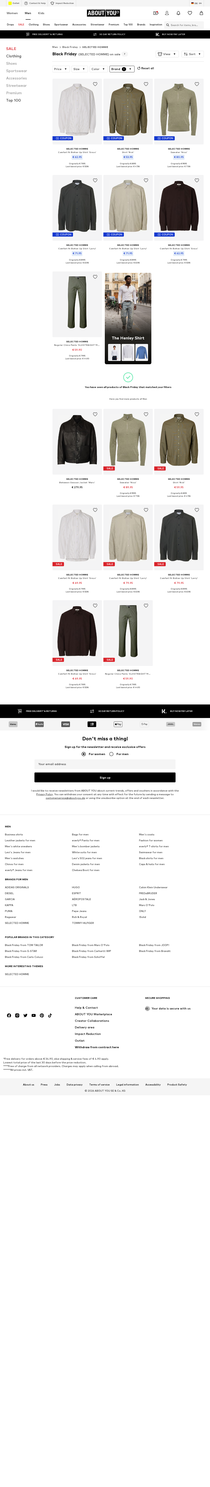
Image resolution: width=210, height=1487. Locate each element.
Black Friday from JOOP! (154, 945)
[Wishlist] (189, 13)
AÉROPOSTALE (81, 899)
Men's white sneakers (18, 846)
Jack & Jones (147, 899)
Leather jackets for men (20, 840)
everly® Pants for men (85, 840)
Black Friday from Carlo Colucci (24, 957)
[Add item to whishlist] (95, 84)
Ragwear (10, 917)
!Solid (142, 917)
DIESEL (9, 893)
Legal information (127, 1084)
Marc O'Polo (146, 905)
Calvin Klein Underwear (153, 887)
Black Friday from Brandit (155, 951)
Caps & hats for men (152, 864)
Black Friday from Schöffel (88, 957)
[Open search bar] (166, 25)
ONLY (142, 911)
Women (12, 13)
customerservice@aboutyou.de (65, 798)
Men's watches (14, 858)
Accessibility (153, 1084)
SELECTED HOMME (95, 47)
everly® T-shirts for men (154, 846)
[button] (167, 54)
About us (28, 1084)
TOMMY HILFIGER (83, 923)
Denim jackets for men (86, 864)
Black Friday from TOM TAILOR (24, 945)
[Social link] (9, 1015)
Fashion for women (151, 840)
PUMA (9, 911)
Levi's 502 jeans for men (87, 858)
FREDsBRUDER (148, 893)
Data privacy (75, 1084)
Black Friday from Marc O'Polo (91, 945)
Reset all (147, 68)
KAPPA (9, 905)
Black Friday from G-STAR (21, 951)
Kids (41, 13)
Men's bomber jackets (86, 846)
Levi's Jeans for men (18, 852)
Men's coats (146, 834)
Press (44, 1084)
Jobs (57, 1084)
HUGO (76, 887)
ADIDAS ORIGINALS (17, 887)
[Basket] (201, 13)
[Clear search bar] (201, 25)
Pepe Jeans (79, 911)
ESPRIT (76, 893)
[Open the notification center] (178, 13)
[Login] (166, 13)
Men (28, 13)
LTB (74, 905)
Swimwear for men (150, 852)
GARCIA (10, 899)
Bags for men (80, 834)
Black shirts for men (151, 858)
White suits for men (84, 852)
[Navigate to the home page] (27, 1000)
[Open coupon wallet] (155, 13)
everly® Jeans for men (18, 870)
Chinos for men (14, 864)
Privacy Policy (44, 794)
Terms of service (99, 1084)
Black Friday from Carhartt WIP (91, 951)
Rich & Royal (79, 917)
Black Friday (70, 47)
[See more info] (77, 169)
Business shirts (14, 834)
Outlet (16, 3)
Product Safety (177, 1084)
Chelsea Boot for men (85, 870)
